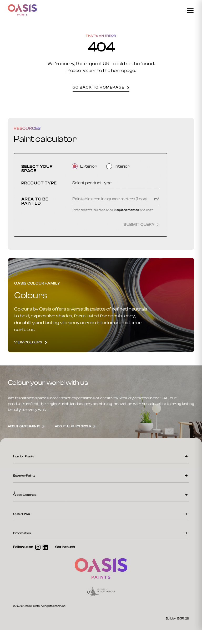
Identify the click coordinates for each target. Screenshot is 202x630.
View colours (28, 342)
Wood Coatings (25, 494)
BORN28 (183, 618)
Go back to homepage (99, 87)
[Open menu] (190, 10)
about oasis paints (24, 426)
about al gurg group (73, 426)
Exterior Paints (24, 475)
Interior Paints (23, 456)
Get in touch (65, 547)
